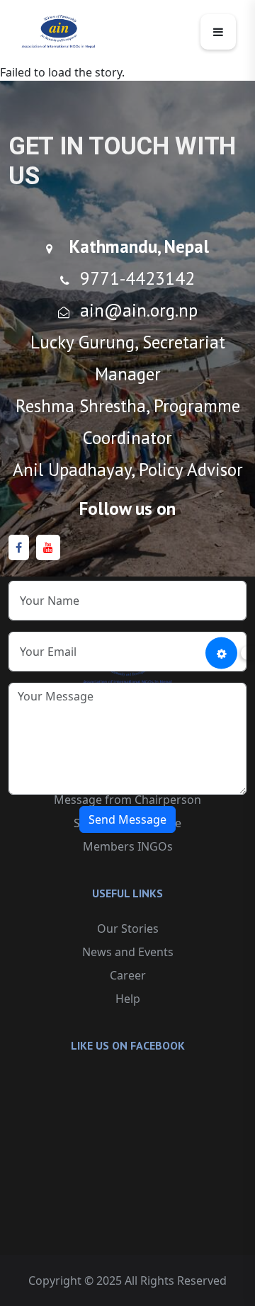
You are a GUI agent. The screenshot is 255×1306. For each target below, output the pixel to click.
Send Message (127, 819)
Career (128, 975)
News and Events (128, 952)
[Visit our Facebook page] (18, 548)
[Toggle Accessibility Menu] (221, 653)
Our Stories (128, 928)
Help (127, 998)
